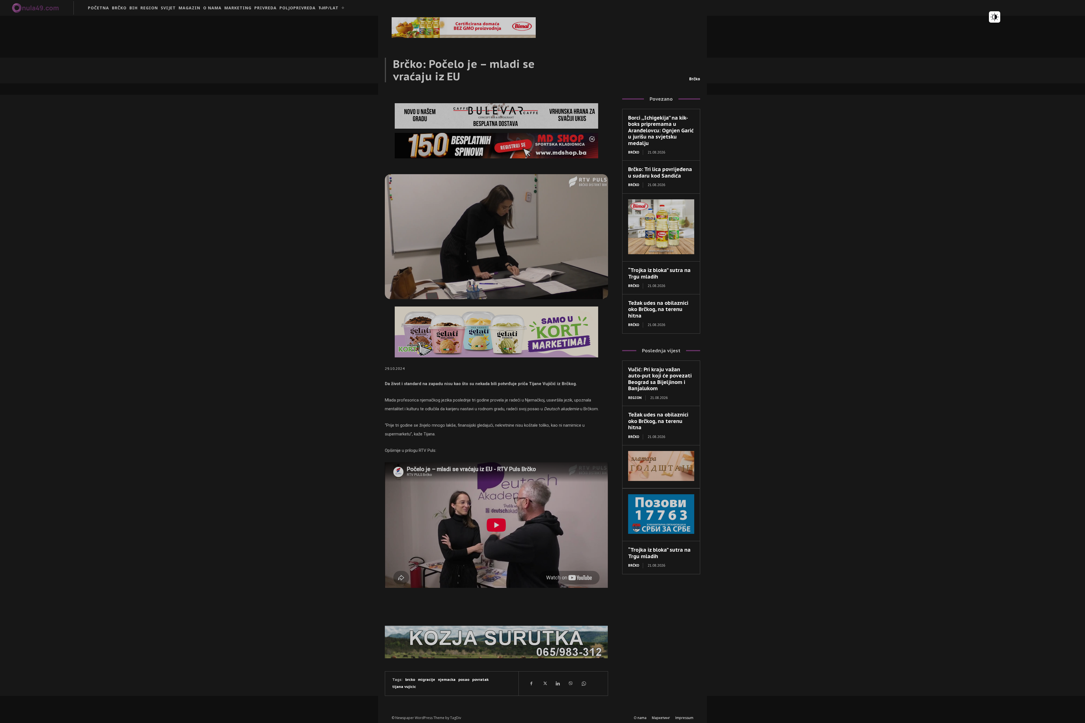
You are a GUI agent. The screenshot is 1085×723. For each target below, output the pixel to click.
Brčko (694, 78)
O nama (640, 717)
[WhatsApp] (583, 683)
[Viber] (570, 683)
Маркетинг (661, 717)
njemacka (446, 679)
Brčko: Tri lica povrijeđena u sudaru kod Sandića (660, 172)
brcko (410, 679)
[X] (544, 683)
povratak (480, 679)
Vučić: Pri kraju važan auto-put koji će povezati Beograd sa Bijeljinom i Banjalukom (660, 379)
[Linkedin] (557, 683)
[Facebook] (531, 683)
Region (635, 398)
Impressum (684, 717)
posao (463, 679)
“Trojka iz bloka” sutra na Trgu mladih (659, 553)
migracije (426, 679)
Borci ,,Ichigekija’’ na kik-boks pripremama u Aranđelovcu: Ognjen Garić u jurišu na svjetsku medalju (661, 130)
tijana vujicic (404, 686)
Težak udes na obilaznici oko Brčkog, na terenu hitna (658, 309)
